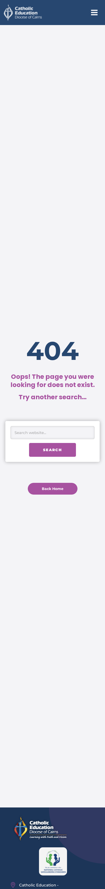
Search (52, 450)
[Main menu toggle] (94, 13)
